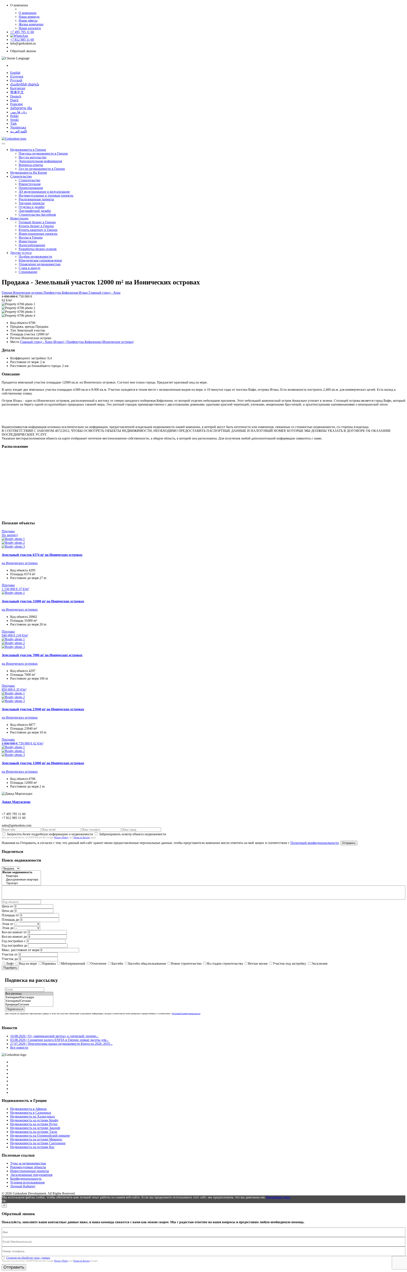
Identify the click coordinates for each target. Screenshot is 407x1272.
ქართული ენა (21, 108)
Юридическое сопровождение (40, 260)
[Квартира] (21, 876)
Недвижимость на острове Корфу (34, 1120)
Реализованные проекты (36, 199)
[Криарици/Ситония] (29, 1004)
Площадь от (10, 915)
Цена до (7, 910)
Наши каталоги (30, 28)
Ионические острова (28, 292)
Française (16, 104)
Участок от (10, 954)
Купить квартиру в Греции (38, 230)
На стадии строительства (225, 963)
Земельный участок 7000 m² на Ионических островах (42, 655)
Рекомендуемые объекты (28, 1167)
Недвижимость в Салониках (30, 1112)
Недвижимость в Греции (28, 149)
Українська (18, 127)
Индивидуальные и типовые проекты (46, 195)
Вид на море (28, 963)
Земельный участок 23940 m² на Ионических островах (43, 709)
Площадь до (10, 919)
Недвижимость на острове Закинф (35, 1128)
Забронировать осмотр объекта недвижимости (132, 834)
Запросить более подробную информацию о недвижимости (50, 834)
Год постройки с (13, 941)
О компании (27, 13)
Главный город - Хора (104, 292)
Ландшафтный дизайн (35, 211)
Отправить (349, 843)
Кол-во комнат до (14, 936)
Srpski (14, 120)
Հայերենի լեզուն (24, 84)
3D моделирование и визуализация (44, 191)
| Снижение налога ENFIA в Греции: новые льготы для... (59, 1040)
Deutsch (15, 96)
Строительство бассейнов (37, 214)
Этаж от (7, 924)
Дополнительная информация (40, 161)
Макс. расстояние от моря (20, 950)
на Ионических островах (20, 563)
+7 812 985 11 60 (22, 39)
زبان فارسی (18, 112)
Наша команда (29, 16)
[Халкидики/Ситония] (29, 1001)
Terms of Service (81, 837)
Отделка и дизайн (32, 207)
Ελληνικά (16, 76)
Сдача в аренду (29, 268)
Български (17, 88)
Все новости (19, 1047)
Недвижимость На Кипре (28, 172)
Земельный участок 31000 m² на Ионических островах (43, 601)
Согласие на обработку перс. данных (28, 1257)
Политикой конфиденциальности (314, 843)
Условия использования (27, 1182)
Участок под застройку (289, 963)
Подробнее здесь (278, 1197)
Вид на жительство (32, 157)
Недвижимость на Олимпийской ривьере (40, 1135)
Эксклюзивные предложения (31, 1175)
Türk (13, 123)
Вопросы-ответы (31, 165)
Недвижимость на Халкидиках (32, 1116)
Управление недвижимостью (40, 264)
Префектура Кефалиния (61, 292)
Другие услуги (21, 253)
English (15, 72)
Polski (14, 116)
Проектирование (31, 188)
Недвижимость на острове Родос (34, 1124)
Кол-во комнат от (14, 932)
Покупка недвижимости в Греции (43, 153)
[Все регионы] (29, 994)
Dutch (14, 100)
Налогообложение (32, 245)
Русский (16, 80)
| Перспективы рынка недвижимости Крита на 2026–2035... (61, 1043)
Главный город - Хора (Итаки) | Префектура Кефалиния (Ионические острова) (77, 342)
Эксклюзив (319, 963)
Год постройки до (14, 945)
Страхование (28, 272)
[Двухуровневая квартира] (21, 880)
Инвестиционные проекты (38, 233)
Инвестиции (19, 218)
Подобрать (10, 967)
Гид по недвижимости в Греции (42, 169)
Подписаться (15, 1009)
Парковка (49, 963)
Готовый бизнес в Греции (37, 222)
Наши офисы (28, 20)
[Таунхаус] (21, 883)
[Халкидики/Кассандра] (29, 997)
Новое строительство (186, 963)
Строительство (21, 176)
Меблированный (73, 963)
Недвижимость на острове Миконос (36, 1139)
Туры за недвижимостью (28, 1163)
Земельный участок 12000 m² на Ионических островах (43, 763)
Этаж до (8, 928)
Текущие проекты (32, 203)
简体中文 (17, 92)
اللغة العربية (18, 131)
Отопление (98, 963)
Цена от (7, 906)
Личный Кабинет (22, 1186)
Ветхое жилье (258, 963)
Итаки (84, 292)
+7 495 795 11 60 (22, 32)
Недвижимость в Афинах (28, 1109)
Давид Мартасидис (16, 802)
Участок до (10, 959)
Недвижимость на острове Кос (32, 1147)
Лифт (10, 963)
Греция (7, 292)
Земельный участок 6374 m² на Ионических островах (42, 555)
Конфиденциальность (26, 1178)
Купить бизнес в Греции (36, 226)
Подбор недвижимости (35, 256)
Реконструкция (29, 184)
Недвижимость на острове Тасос (33, 1131)
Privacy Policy (61, 837)
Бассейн (117, 963)
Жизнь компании (31, 24)
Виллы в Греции (31, 237)
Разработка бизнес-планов (38, 249)
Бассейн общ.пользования (147, 963)
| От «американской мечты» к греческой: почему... (54, 1036)
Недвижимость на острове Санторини (38, 1143)
